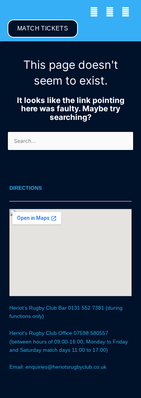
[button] (13, 12)
